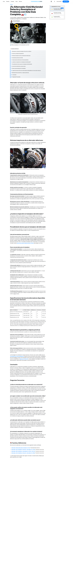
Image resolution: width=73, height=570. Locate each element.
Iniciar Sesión (59, 1)
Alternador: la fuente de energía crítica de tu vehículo (21, 51)
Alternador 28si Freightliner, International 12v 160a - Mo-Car (23, 451)
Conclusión (14, 74)
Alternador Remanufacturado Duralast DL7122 (20, 447)
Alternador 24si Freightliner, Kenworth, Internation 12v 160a (23, 452)
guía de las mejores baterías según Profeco (25, 243)
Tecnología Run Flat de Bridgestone (17, 356)
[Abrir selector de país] (51, 1)
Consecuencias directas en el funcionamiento (20, 59)
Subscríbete (66, 1)
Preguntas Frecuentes (16, 76)
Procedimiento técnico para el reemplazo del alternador (22, 64)
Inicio (4, 1)
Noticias (20, 1)
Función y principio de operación (18, 53)
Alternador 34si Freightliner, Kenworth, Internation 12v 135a (23, 449)
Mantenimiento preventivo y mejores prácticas (20, 72)
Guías (16, 1)
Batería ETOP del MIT (24, 358)
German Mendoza (16, 20)
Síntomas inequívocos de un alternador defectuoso (21, 55)
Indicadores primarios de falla (17, 57)
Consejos (12, 1)
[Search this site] (54, 1)
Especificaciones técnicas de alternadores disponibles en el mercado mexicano (26, 70)
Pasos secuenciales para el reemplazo (19, 68)
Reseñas (7, 1)
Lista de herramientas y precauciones (19, 66)
